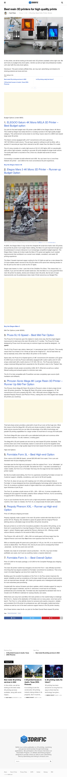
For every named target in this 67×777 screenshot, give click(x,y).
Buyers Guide (39, 13)
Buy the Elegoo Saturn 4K (13, 165)
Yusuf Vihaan (12, 13)
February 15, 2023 (23, 13)
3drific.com (10, 774)
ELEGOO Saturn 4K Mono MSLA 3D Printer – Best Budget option (31, 123)
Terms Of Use (13, 772)
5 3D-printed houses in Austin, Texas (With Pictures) (33, 682)
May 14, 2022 (38, 697)
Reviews (50, 13)
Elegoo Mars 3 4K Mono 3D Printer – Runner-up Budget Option (32, 170)
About (5, 772)
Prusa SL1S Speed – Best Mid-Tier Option (30, 335)
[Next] (35, 88)
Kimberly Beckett (30, 697)
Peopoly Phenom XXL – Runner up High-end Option (30, 507)
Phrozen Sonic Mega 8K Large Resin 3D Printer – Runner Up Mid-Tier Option (33, 382)
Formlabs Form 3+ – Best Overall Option (29, 557)
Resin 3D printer (12, 613)
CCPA (31, 772)
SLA (19, 613)
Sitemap (46, 772)
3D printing (32, 13)
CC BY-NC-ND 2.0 (51, 242)
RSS (52, 772)
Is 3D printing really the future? (45, 79)
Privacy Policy (23, 772)
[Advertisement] (33, 103)
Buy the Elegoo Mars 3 (12, 326)
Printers (45, 13)
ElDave (40, 242)
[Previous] (32, 88)
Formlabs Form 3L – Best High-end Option (30, 454)
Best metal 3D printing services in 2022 (15, 79)
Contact (38, 772)
